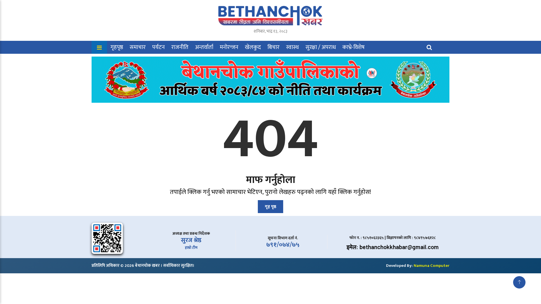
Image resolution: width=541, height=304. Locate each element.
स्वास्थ (292, 47)
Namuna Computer (431, 265)
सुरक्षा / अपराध (320, 47)
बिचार (273, 47)
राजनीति (180, 47)
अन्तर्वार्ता (204, 47)
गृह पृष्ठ (270, 207)
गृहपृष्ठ (116, 47)
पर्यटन (158, 47)
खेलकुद (253, 47)
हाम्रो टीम (191, 247)
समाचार (138, 47)
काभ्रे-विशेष (353, 47)
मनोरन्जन (229, 47)
